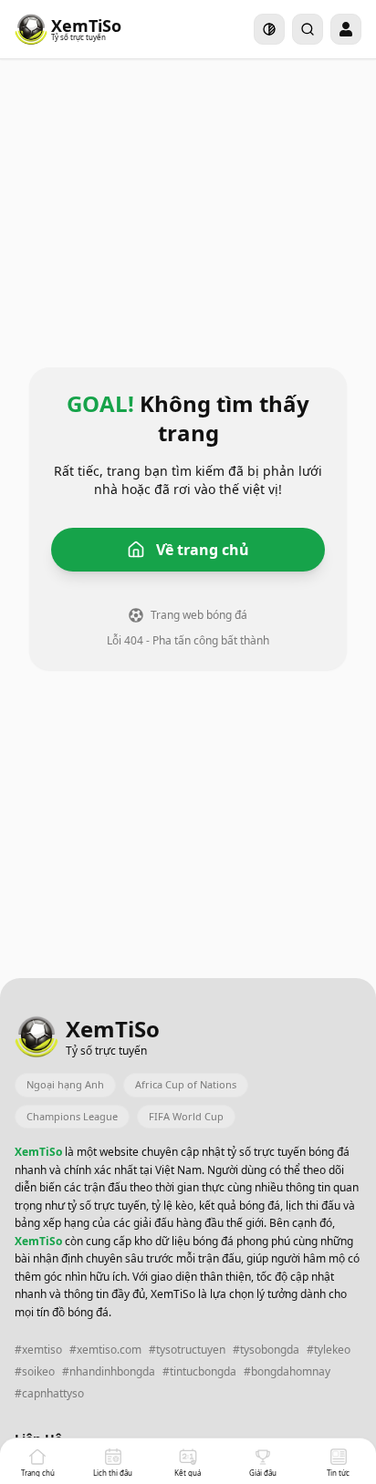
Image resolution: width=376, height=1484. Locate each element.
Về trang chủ (202, 550)
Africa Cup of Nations (185, 1084)
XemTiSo (40, 1151)
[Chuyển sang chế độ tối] (269, 29)
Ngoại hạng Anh (65, 1084)
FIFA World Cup (186, 1116)
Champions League (72, 1116)
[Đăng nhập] (345, 29)
